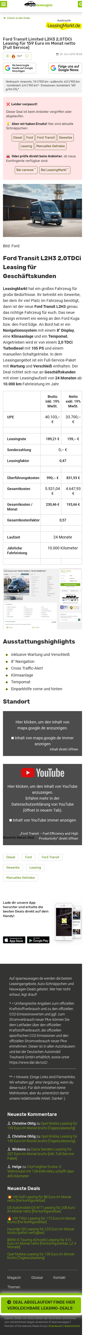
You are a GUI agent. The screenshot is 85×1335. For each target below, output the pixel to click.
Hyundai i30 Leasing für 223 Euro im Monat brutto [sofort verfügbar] (40, 1231)
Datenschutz (72, 1325)
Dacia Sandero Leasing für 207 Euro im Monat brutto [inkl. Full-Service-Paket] (41, 1154)
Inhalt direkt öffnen (64, 749)
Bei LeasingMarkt (55, 169)
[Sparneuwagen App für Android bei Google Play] (38, 940)
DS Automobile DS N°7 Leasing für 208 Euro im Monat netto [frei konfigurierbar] (41, 1209)
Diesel (17, 137)
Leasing (26, 146)
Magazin (14, 1277)
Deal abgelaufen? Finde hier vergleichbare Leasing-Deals (41, 1305)
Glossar (37, 1277)
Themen (13, 1287)
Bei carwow (26, 169)
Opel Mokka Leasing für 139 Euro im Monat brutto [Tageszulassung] (40, 1256)
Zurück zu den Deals (18, 17)
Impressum (56, 1325)
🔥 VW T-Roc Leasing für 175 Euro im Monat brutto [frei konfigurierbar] (41, 1220)
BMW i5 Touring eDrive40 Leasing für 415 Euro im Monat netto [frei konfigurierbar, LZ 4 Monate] (41, 1243)
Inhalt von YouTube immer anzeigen (44, 820)
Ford (29, 137)
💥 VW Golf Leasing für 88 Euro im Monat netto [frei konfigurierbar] (39, 1199)
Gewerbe (65, 137)
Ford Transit (46, 137)
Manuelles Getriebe (50, 146)
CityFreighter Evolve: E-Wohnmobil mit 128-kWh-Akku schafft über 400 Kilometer (40, 1171)
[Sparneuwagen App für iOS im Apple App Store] (14, 940)
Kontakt (59, 1277)
